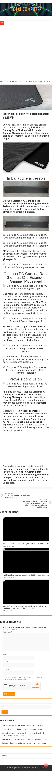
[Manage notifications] (46, 765)
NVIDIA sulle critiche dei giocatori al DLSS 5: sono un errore (26, 575)
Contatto (10, 768)
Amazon (23, 477)
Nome (5, 654)
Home (4, 82)
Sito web (6, 669)
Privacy (17, 768)
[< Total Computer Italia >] (26, 9)
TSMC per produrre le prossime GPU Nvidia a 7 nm (17, 496)
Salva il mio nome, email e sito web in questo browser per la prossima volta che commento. (26, 678)
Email (5, 662)
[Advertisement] (26, 52)
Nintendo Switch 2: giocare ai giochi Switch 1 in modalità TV (26, 544)
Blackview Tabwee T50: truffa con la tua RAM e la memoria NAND (24, 743)
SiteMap (4, 756)
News (9, 82)
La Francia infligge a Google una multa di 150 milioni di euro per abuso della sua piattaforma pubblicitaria (34, 503)
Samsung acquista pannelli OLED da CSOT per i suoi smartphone (24, 739)
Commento (7, 632)
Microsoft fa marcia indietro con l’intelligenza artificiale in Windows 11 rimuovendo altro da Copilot (24, 607)
